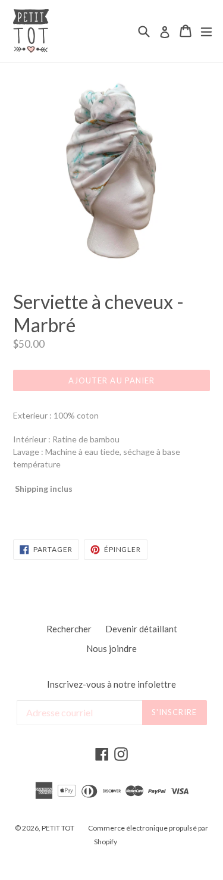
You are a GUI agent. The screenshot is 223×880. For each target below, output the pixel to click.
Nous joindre (111, 648)
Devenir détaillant (141, 628)
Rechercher (69, 628)
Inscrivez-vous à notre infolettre (111, 684)
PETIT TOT (58, 827)
